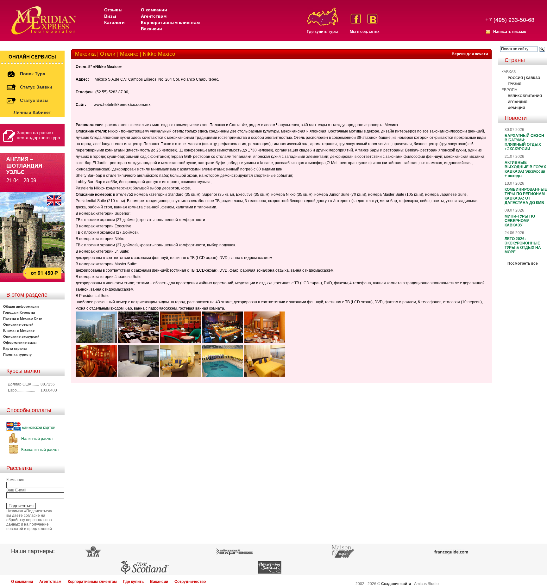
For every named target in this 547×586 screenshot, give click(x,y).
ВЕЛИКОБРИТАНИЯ (525, 96)
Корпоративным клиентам (170, 22)
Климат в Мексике (19, 330)
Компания (15, 480)
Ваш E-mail (16, 490)
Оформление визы (19, 342)
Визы (110, 16)
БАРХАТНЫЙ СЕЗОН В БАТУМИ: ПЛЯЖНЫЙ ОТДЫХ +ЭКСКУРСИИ (524, 142)
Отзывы (113, 9)
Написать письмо (509, 31)
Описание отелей (18, 324)
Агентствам (154, 16)
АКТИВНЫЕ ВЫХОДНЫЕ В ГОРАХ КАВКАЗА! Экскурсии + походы (525, 169)
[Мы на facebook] (355, 19)
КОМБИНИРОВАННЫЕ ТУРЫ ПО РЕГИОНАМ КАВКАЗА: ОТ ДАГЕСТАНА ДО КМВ (526, 196)
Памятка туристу (17, 354)
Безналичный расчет (39, 449)
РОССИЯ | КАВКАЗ (524, 78)
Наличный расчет (36, 438)
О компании (154, 9)
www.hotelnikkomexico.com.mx (122, 104)
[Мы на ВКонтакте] (372, 19)
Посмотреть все (522, 263)
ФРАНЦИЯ (516, 108)
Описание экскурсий (21, 336)
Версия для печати (470, 54)
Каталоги (114, 22)
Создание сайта (396, 584)
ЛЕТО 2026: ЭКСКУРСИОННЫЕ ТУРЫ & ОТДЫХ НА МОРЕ (523, 245)
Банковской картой (38, 427)
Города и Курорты (19, 312)
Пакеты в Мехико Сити (22, 318)
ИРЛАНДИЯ (517, 102)
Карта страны (15, 348)
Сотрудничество (190, 581)
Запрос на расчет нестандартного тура (38, 135)
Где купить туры (322, 31)
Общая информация (21, 306)
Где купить (133, 581)
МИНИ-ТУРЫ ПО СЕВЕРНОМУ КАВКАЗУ (520, 220)
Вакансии (151, 28)
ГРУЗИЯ (514, 84)
